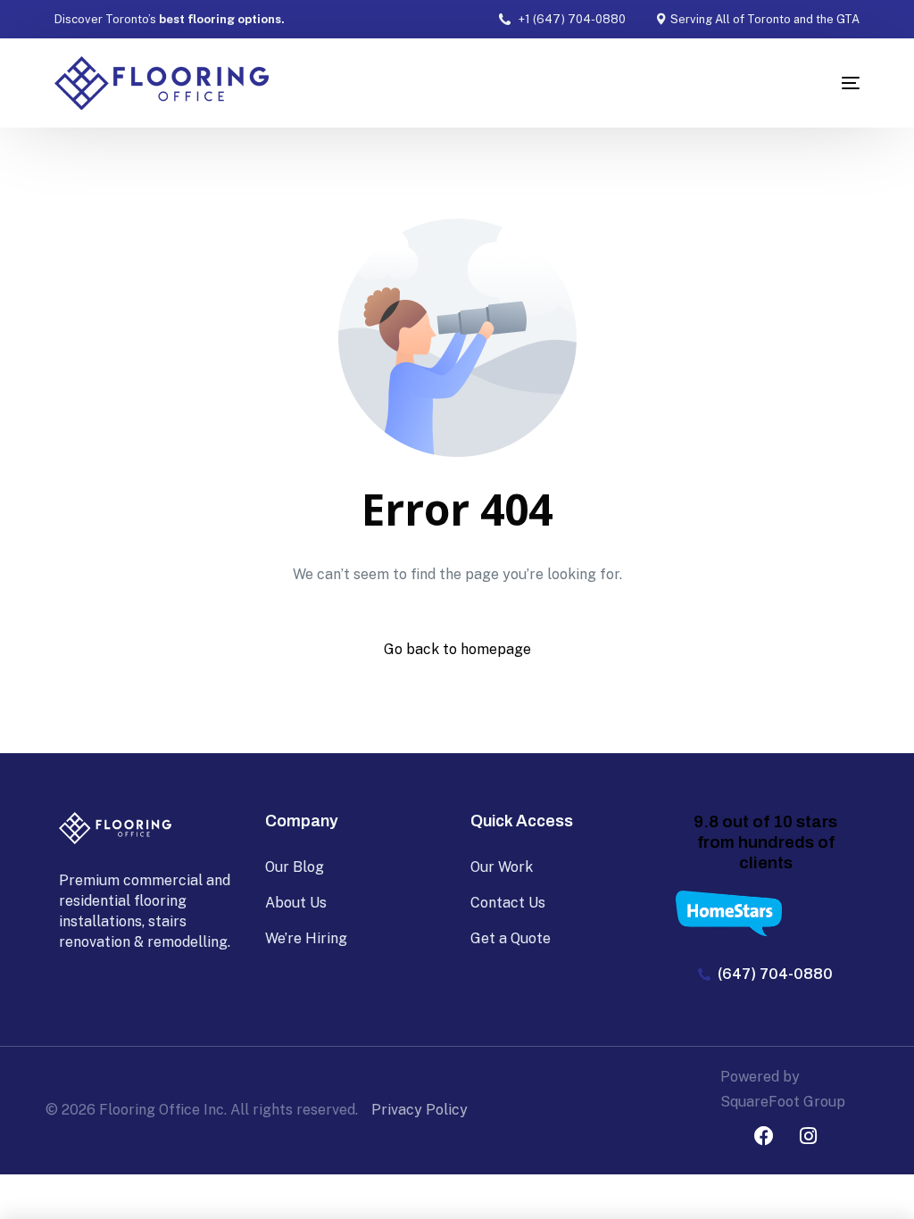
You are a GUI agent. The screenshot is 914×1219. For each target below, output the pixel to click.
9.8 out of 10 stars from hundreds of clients (765, 842)
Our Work (501, 866)
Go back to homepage (457, 649)
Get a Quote (510, 938)
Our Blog (294, 866)
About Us (296, 902)
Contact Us (507, 902)
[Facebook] (764, 1136)
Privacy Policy (419, 1109)
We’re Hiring (306, 938)
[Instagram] (807, 1136)
